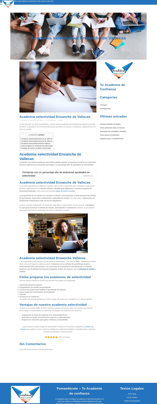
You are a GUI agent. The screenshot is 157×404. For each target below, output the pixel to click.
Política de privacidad (132, 401)
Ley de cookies (131, 397)
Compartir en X (88, 176)
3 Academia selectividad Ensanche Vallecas (35, 143)
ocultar (41, 135)
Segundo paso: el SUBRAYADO (111, 139)
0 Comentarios (51, 120)
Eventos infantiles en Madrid (110, 124)
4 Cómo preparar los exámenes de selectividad (36, 146)
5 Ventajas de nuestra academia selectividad (35, 148)
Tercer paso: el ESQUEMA (109, 135)
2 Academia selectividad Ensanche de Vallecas (36, 141)
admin (41, 120)
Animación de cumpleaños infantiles (113, 131)
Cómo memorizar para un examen (112, 128)
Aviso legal (132, 394)
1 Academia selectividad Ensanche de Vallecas (36, 139)
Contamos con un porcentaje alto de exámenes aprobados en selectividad (56, 173)
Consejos (32, 120)
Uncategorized (105, 109)
